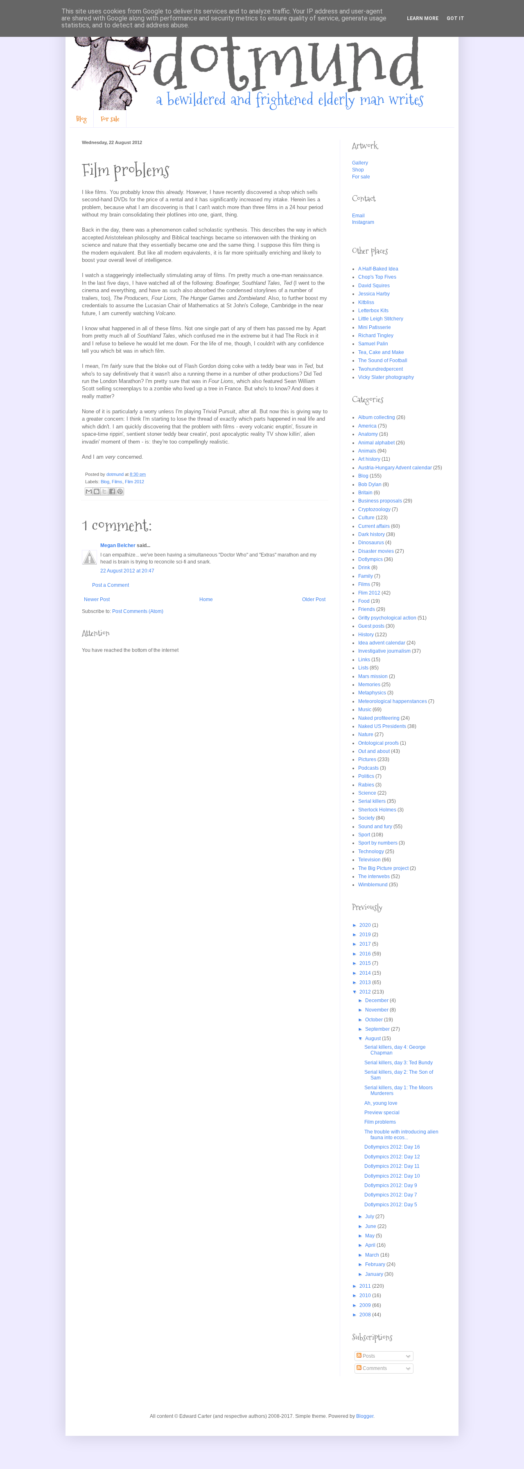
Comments (374, 1368)
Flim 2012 (134, 481)
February (375, 1264)
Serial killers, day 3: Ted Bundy (398, 1063)
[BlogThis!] (97, 491)
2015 (365, 963)
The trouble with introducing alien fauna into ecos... (401, 1134)
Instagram (363, 222)
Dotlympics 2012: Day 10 (392, 1176)
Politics (366, 776)
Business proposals (380, 501)
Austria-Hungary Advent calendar (395, 468)
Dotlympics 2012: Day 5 (390, 1205)
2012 (365, 992)
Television (369, 860)
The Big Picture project (383, 868)
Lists (363, 668)
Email (358, 216)
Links (364, 659)
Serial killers (372, 801)
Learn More (422, 18)
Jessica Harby (374, 294)
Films (117, 481)
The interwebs (374, 876)
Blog (81, 119)
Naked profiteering (379, 718)
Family (365, 576)
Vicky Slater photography (386, 377)
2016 (365, 954)
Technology (371, 851)
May (370, 1236)
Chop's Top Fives (377, 277)
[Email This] (89, 491)
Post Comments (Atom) (137, 611)
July (370, 1216)
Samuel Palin (373, 344)
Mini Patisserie (374, 327)
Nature (365, 734)
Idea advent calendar (381, 643)
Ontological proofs (378, 743)
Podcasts (368, 768)
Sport (364, 835)
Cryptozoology (374, 509)
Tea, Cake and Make (381, 352)
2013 (365, 982)
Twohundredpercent (380, 369)
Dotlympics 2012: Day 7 (390, 1195)
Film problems (380, 1122)
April (371, 1245)
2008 (365, 1315)
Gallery (360, 163)
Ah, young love (381, 1103)
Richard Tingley (375, 335)
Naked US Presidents (382, 726)
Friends (366, 609)
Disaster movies (376, 551)
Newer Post (97, 599)
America (367, 426)
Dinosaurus (371, 542)
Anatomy (368, 434)
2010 (365, 1295)
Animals (367, 451)
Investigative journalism (384, 651)
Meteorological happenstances (392, 701)
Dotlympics (370, 559)
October (374, 1020)
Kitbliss (366, 302)
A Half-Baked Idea (378, 269)
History (366, 635)
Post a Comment (110, 585)
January (374, 1274)
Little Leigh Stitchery (380, 319)
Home (206, 599)
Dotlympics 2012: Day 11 (392, 1166)
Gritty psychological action (387, 618)
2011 (365, 1286)
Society (366, 818)
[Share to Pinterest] (120, 491)
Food (364, 601)
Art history (369, 459)
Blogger (364, 1416)
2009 (365, 1305)
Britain (365, 493)
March (372, 1255)
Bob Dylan (370, 484)
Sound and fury (375, 826)
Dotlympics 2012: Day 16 (392, 1147)
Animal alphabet (376, 443)
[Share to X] (104, 491)
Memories (369, 684)
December (377, 1000)
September (378, 1029)
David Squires (374, 285)
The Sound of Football (382, 360)
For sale (110, 119)
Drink (364, 567)
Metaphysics (372, 693)
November (377, 1010)
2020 (365, 925)
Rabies (366, 785)
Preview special (382, 1112)
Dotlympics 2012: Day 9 (390, 1185)
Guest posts (371, 626)
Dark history (371, 534)
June (371, 1226)
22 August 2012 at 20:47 (127, 571)
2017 (365, 944)
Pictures (367, 759)
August (373, 1038)
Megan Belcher (118, 545)
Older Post (313, 599)
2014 (365, 973)
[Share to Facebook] (112, 491)
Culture (366, 517)
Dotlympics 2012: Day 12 (392, 1157)
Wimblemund (373, 885)
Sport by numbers (378, 843)
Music (364, 709)
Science (367, 793)
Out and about (374, 751)
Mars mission (373, 676)
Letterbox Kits (373, 310)
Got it (455, 18)
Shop (358, 170)
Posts (368, 1356)
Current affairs (374, 526)
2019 (365, 934)
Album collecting (376, 417)
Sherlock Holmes (377, 810)
